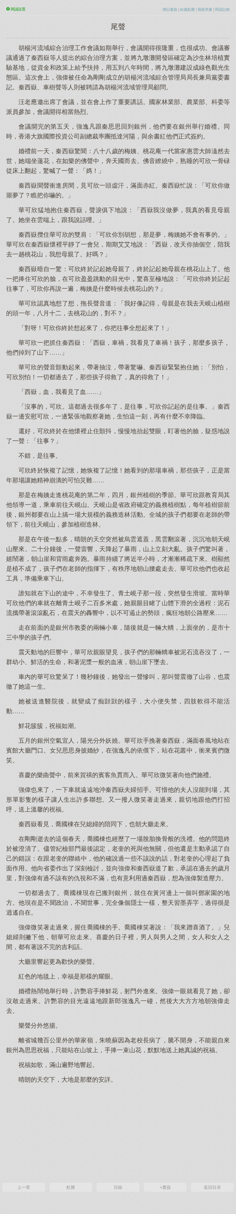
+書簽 (165, 1187)
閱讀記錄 (222, 9)
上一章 (23, 1187)
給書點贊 (187, 9)
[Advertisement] (118, 1132)
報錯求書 (205, 9)
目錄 (118, 1187)
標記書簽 (170, 9)
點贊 (70, 1187)
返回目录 (212, 1187)
